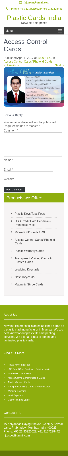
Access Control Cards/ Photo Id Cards (28, 61)
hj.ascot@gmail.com (36, 2)
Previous (11, 65)
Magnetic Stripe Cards (29, 284)
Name (8, 160)
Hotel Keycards (24, 277)
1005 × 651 (44, 57)
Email (8, 169)
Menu (9, 30)
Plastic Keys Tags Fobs (30, 213)
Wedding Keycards (27, 269)
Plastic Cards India (34, 18)
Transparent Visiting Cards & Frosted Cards (33, 260)
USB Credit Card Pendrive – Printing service (33, 223)
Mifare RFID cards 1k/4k (30, 232)
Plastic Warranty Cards (29, 250)
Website (9, 179)
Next (59, 65)
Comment (11, 130)
